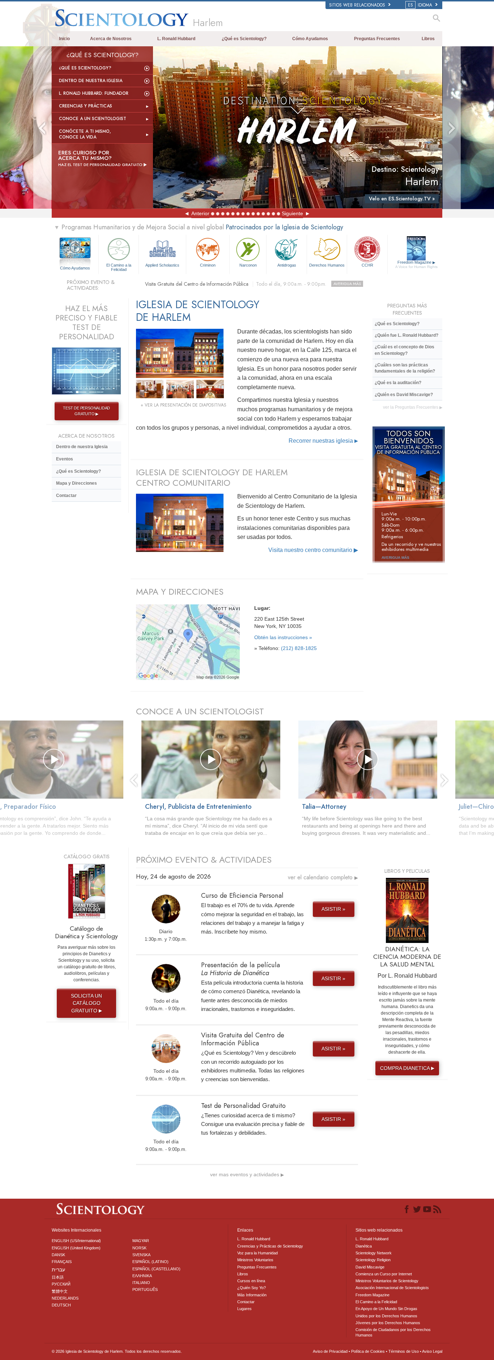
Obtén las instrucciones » (283, 637)
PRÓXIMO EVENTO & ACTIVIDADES (204, 859)
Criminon (208, 265)
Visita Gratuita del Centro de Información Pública (253, 284)
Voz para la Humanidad (257, 1253)
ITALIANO (141, 1282)
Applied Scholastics (162, 265)
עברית (58, 1269)
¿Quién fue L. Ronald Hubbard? (406, 335)
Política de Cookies (368, 1351)
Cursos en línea (251, 1281)
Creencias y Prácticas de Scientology (270, 1246)
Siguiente (292, 213)
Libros (428, 38)
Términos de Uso (403, 1351)
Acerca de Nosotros (111, 38)
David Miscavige (369, 1267)
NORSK (139, 1248)
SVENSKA (141, 1255)
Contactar (66, 495)
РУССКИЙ (61, 1284)
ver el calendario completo (323, 877)
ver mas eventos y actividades (247, 1174)
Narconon (248, 265)
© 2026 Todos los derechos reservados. (117, 1351)
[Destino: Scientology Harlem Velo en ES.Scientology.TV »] (297, 127)
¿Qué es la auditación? (398, 382)
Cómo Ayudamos (310, 38)
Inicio (64, 38)
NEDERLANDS (65, 1298)
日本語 (58, 1277)
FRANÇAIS (62, 1261)
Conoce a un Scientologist (92, 118)
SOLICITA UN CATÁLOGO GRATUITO (86, 1003)
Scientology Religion (373, 1260)
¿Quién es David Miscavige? (404, 394)
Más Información (252, 1295)
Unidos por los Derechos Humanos (386, 1316)
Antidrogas (286, 265)
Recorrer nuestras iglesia (323, 441)
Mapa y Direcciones (76, 483)
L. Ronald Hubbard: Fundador (93, 93)
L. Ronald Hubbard (176, 38)
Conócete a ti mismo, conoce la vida (85, 134)
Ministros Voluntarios (255, 1260)
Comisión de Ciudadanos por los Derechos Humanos (393, 1332)
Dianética (363, 1246)
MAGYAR (140, 1240)
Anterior (200, 213)
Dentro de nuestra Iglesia (90, 80)
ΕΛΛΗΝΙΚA (142, 1276)
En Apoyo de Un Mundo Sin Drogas (386, 1308)
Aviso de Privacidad (330, 1351)
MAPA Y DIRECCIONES (179, 591)
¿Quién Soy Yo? (251, 1287)
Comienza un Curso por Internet (383, 1274)
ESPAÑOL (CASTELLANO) (156, 1269)
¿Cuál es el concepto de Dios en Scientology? (404, 350)
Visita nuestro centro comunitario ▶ (313, 550)
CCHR (367, 265)
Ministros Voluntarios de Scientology (386, 1281)
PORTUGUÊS (145, 1289)
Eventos (64, 459)
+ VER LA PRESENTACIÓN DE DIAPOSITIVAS (183, 405)
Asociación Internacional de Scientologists (392, 1287)
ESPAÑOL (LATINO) (150, 1261)
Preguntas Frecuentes (377, 38)
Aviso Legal (432, 1351)
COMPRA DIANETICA (407, 1068)
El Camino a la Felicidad (118, 267)
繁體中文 (60, 1291)
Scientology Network (373, 1253)
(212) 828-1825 (299, 648)
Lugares (244, 1308)
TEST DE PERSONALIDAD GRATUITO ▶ (86, 411)
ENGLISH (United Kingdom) (76, 1248)
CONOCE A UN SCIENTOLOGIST (200, 711)
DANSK (58, 1255)
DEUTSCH (61, 1305)
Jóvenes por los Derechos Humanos (387, 1323)
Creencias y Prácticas (85, 106)
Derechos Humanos (327, 265)
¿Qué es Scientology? (244, 38)
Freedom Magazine (416, 264)
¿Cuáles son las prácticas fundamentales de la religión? (405, 368)
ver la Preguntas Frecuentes (412, 407)
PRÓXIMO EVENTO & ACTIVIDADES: (91, 285)
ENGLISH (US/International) (76, 1240)
